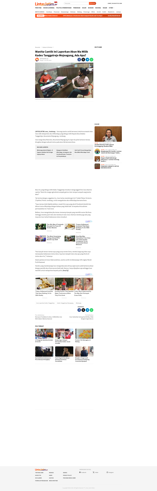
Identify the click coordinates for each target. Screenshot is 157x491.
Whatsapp (78, 303)
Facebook (83, 472)
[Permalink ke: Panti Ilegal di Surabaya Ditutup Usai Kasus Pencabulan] (64, 351)
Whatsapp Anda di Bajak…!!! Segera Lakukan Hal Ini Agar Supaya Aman (45, 152)
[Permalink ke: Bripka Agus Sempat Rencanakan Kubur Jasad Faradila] (64, 334)
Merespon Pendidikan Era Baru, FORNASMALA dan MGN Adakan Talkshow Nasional (48, 317)
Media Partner (53, 480)
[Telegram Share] (87, 59)
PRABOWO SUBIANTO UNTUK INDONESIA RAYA (110, 167)
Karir (50, 475)
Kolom (97, 124)
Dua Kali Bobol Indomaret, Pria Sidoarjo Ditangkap (43, 358)
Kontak (51, 478)
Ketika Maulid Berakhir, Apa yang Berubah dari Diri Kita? (115, 16)
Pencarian (92, 3)
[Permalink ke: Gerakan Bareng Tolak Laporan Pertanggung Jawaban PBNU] (108, 134)
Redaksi (51, 472)
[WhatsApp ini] (91, 59)
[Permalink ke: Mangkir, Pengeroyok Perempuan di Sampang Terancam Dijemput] (84, 351)
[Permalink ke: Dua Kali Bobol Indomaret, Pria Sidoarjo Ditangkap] (44, 351)
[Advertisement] (78, 32)
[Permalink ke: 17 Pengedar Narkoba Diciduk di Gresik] (44, 334)
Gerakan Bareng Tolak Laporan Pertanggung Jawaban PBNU (104, 145)
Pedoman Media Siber (69, 478)
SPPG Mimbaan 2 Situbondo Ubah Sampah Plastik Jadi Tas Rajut (72, 16)
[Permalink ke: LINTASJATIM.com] (37, 59)
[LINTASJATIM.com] (46, 3)
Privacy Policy (67, 475)
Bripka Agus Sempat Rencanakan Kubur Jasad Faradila (62, 341)
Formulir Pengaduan (41, 480)
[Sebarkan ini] (79, 59)
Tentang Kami (39, 472)
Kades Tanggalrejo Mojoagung (65, 303)
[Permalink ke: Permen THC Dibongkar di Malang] (84, 334)
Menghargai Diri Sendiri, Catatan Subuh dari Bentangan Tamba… (111, 152)
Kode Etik (38, 475)
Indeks (65, 472)
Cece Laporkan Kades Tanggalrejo (45, 303)
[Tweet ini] (83, 59)
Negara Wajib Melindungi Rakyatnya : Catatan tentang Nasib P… (110, 159)
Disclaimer (38, 478)
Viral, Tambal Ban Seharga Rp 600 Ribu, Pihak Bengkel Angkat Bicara (81, 317)
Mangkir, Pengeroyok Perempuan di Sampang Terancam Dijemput (82, 359)
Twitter (96, 472)
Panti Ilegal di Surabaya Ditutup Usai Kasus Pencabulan (62, 359)
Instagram (111, 472)
